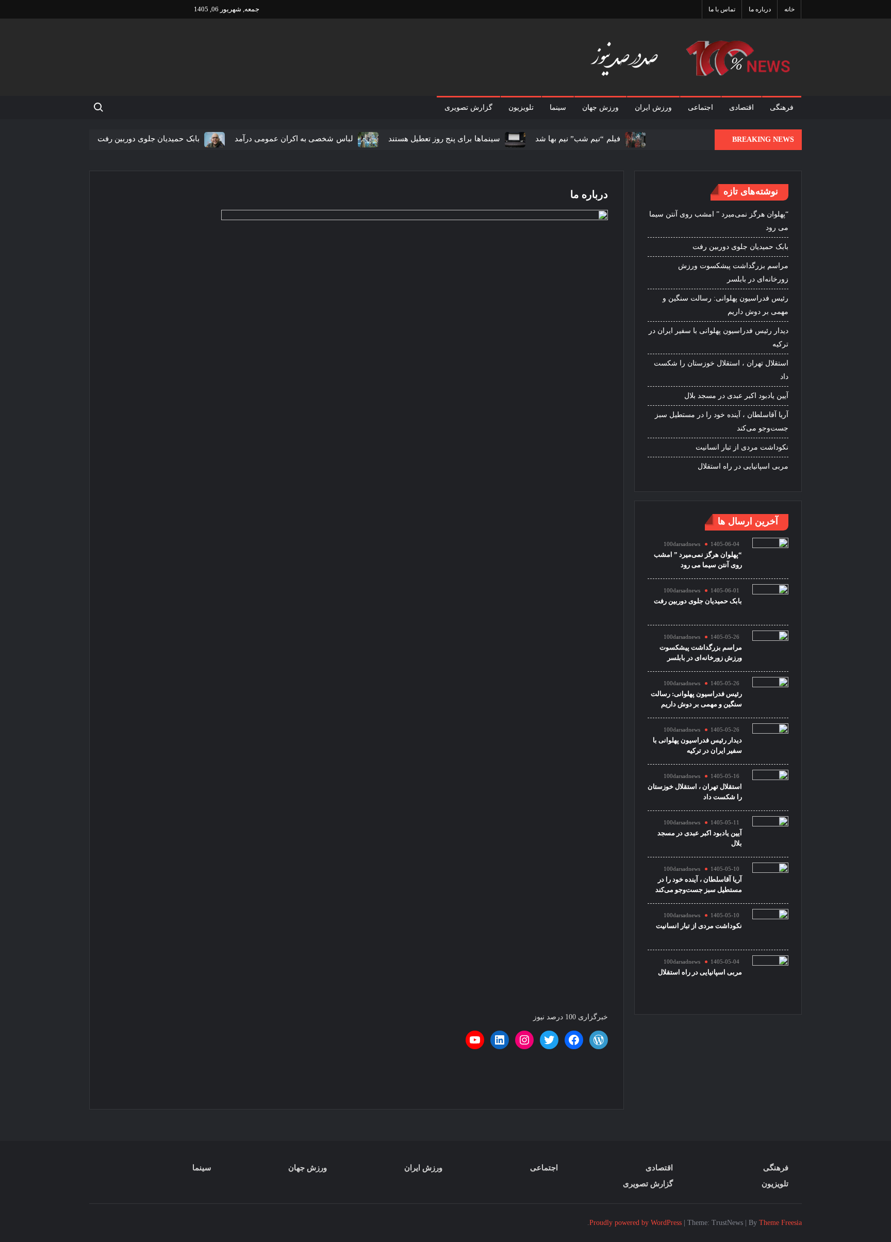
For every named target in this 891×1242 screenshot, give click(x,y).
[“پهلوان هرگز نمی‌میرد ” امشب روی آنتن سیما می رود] (770, 555)
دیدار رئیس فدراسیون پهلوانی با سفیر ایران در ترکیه (718, 337)
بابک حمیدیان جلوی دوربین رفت (148, 139)
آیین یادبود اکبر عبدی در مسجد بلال (736, 396)
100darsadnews (682, 544)
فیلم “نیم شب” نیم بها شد (577, 139)
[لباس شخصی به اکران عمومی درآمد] (366, 139)
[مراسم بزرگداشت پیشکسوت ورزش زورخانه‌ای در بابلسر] (770, 648)
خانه (789, 9)
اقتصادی (741, 107)
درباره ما (760, 9)
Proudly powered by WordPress (635, 1223)
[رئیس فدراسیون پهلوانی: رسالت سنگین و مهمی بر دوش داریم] (770, 694)
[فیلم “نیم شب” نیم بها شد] (634, 139)
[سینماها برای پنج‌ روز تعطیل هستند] (513, 139)
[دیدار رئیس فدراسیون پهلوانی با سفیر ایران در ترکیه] (770, 740)
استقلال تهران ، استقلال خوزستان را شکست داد (721, 369)
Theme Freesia (780, 1223)
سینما (558, 107)
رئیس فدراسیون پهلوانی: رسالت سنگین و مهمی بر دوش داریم (725, 305)
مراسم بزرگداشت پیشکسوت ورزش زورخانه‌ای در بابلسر (733, 272)
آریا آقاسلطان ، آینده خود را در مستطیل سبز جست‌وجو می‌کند (721, 421)
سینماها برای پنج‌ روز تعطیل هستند (444, 139)
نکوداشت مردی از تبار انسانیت (742, 447)
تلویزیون (521, 107)
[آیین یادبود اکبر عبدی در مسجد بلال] (770, 833)
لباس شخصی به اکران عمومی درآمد (294, 139)
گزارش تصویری (468, 107)
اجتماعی (700, 107)
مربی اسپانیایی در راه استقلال (743, 466)
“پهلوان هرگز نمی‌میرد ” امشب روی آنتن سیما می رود (718, 220)
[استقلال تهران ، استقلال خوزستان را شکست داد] (770, 787)
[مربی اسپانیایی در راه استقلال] (770, 972)
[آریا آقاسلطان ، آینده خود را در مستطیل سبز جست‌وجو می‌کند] (770, 880)
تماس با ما (721, 9)
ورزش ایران (653, 107)
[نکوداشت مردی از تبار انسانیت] (770, 926)
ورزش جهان (600, 107)
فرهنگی (782, 107)
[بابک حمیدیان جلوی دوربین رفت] (213, 139)
